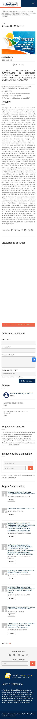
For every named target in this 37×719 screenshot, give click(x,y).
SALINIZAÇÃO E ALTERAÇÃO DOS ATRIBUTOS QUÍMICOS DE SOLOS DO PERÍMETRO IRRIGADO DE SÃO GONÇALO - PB (21, 625)
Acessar (11, 500)
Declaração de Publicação (26, 324)
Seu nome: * (6, 339)
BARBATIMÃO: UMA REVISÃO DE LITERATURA (21, 508)
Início (3, 10)
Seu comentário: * (8, 355)
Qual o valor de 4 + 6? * (10, 370)
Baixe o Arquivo (9, 324)
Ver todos (5, 643)
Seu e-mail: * (6, 347)
